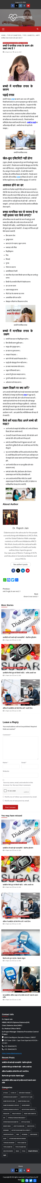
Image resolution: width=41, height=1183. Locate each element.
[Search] (37, 29)
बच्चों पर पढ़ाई (31, 122)
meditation (30, 1126)
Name (5, 762)
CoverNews (30, 1177)
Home (20, 1166)
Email (23, 762)
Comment (7, 735)
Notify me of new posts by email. (17, 801)
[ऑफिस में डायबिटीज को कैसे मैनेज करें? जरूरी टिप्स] (20, 692)
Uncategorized (8, 1151)
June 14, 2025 (17, 640)
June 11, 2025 (17, 999)
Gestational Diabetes (28, 1109)
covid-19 (13, 1092)
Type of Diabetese (20, 1146)
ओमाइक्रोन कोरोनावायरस (33, 1151)
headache (6, 1113)
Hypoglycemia (25, 1122)
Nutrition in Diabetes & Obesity (21, 1130)
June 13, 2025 (17, 675)
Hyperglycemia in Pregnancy (16, 1117)
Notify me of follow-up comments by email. (21, 797)
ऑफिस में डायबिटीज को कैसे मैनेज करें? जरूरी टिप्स (17, 708)
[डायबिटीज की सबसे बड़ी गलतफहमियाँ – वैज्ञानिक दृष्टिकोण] (20, 622)
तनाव (12, 99)
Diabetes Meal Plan (8, 703)
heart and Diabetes (30, 1113)
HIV (4, 1117)
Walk (17, 1151)
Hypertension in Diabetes (10, 1122)
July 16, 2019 (17, 52)
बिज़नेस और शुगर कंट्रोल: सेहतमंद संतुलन (14, 958)
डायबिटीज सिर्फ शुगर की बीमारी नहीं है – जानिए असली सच (19, 673)
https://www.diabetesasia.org (12, 1053)
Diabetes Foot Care (26, 1097)
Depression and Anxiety (10, 1097)
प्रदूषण (4, 1155)
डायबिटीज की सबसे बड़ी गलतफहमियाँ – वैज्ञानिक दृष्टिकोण (19, 637)
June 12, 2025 (17, 710)
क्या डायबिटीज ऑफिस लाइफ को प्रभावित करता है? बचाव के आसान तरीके (19, 1081)
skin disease (33, 1134)
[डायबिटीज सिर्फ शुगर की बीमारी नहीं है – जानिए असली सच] (20, 657)
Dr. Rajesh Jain (8, 52)
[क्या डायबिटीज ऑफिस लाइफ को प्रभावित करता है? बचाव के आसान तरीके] (20, 979)
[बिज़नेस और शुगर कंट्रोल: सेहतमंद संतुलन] (20, 942)
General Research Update (11, 1109)
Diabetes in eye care (9, 1101)
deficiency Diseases (24, 1092)
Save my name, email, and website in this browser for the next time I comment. (18, 783)
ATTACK (5, 1092)
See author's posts (20, 564)
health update (22, 632)
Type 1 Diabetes (23, 43)
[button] (3, 28)
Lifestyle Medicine (19, 1126)
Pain (17, 1134)
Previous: (11, 590)
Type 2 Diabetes (7, 1146)
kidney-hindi (7, 1126)
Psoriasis (24, 1134)
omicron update (8, 1134)
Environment (26, 1105)
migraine (6, 1130)
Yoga (23, 1151)
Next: (31, 595)
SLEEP (4, 1138)
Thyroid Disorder (8, 1142)
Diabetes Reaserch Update (10, 43)
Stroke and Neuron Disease (17, 1138)
